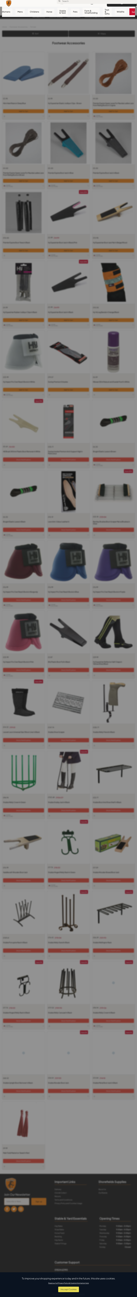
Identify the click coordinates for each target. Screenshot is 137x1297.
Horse (49, 11)
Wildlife (120, 11)
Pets (75, 11)
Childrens (34, 11)
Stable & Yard (62, 12)
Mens (20, 11)
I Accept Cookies (68, 1289)
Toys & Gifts (107, 11)
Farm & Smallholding (91, 12)
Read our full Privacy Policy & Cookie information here (68, 1283)
